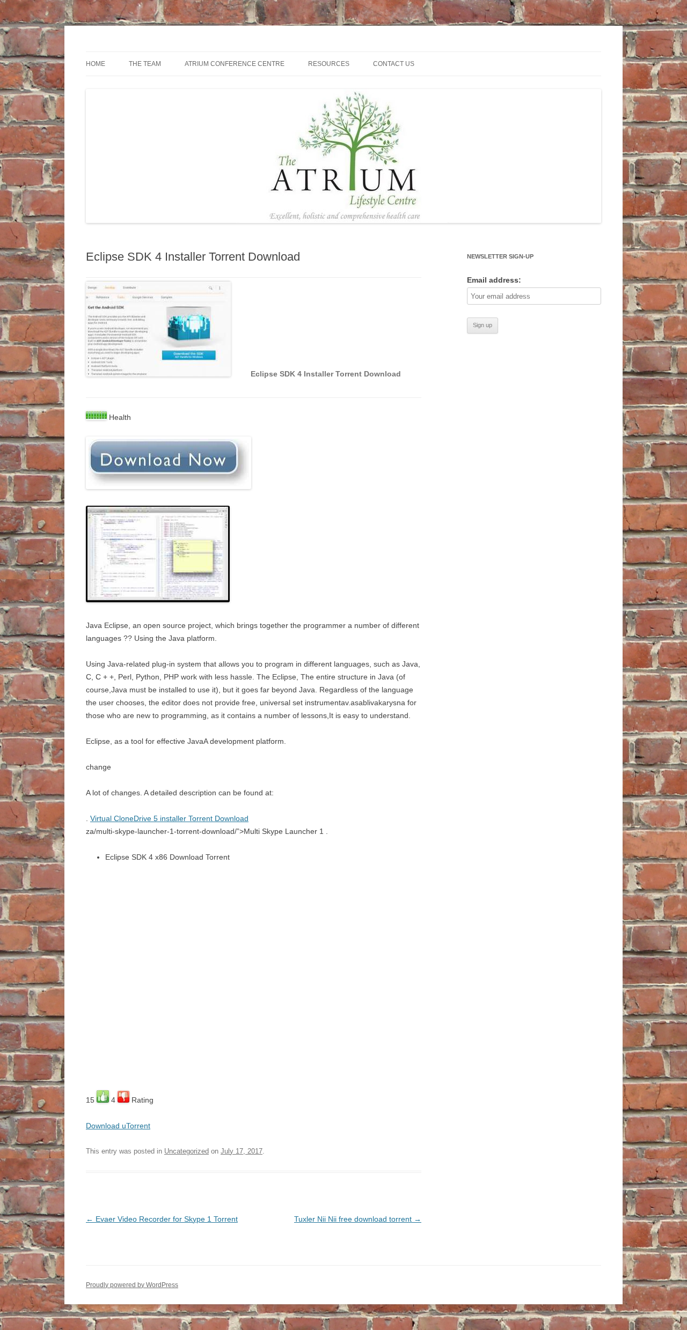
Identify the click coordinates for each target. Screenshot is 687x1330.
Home (95, 64)
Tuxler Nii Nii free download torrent (357, 1219)
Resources (328, 64)
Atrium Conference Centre (234, 64)
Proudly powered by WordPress (132, 1285)
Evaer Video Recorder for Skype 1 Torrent (162, 1219)
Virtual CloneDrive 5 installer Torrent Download (169, 818)
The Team (145, 64)
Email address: (494, 280)
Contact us (393, 64)
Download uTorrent (118, 1125)
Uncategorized (186, 1151)
